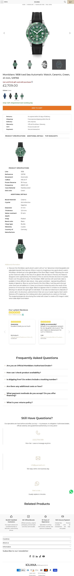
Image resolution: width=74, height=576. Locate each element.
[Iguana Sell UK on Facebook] (30, 556)
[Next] (69, 33)
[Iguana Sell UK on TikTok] (40, 556)
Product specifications (15, 136)
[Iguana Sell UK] (37, 2)
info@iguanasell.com (38, 465)
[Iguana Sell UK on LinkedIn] (36, 556)
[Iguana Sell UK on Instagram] (33, 556)
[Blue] (5, 96)
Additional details (35, 136)
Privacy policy (32, 575)
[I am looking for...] (65, 2)
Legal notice (32, 573)
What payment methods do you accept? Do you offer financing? (31, 394)
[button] (5, 332)
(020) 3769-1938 (38, 440)
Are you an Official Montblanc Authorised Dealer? (29, 366)
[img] (38, 312)
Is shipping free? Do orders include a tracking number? (32, 379)
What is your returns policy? (20, 402)
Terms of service (41, 573)
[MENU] (1, 2)
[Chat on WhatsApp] (71, 492)
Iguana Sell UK (44, 565)
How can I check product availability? (24, 372)
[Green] (16, 96)
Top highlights (51, 136)
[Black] (11, 96)
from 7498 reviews (15, 315)
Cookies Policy (41, 575)
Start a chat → (37, 490)
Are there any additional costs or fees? (24, 386)
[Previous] (4, 33)
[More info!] (32, 82)
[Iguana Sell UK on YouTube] (43, 556)
